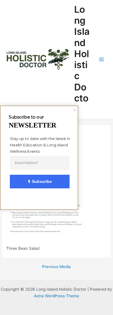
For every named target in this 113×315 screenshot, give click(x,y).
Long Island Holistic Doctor (82, 59)
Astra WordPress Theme (56, 296)
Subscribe (42, 181)
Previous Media (56, 267)
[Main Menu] (101, 59)
